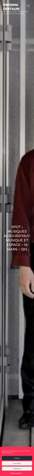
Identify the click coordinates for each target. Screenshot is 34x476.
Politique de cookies (16, 473)
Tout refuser (17, 463)
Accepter (17, 458)
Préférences (17, 469)
